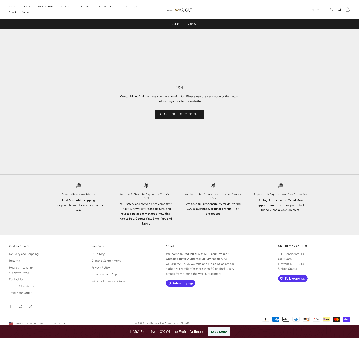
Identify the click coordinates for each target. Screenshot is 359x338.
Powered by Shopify (178, 323)
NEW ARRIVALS (20, 6)
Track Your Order (20, 293)
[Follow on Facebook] (11, 306)
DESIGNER (84, 6)
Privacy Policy (100, 268)
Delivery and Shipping (24, 254)
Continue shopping (179, 114)
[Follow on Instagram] (20, 306)
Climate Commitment (106, 261)
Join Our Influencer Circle (108, 281)
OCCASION (45, 6)
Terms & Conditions (22, 286)
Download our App (104, 274)
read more (214, 274)
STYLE (65, 6)
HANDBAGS (130, 6)
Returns (14, 261)
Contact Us (16, 279)
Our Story (98, 254)
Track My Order (19, 12)
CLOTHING (106, 6)
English (315, 9)
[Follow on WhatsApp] (30, 306)
